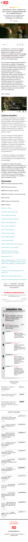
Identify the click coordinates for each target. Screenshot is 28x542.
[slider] (10, 111)
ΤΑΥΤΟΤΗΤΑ (14, 522)
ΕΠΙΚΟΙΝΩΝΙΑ (14, 523)
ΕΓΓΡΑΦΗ (23, 299)
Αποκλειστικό (14, 7)
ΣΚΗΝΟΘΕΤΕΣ (14, 283)
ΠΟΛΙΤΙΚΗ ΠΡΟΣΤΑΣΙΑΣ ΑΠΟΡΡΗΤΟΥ (17, 301)
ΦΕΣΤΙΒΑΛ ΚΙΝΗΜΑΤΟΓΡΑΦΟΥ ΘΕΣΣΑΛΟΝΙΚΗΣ (14, 285)
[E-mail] (23, 45)
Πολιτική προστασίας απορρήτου (17, 534)
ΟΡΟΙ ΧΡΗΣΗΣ (7, 301)
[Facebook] (24, 36)
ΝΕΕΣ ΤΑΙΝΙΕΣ (21, 283)
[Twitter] (26, 36)
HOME (2, 5)
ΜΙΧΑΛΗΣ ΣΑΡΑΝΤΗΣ (14, 287)
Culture (6, 5)
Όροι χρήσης (6, 534)
